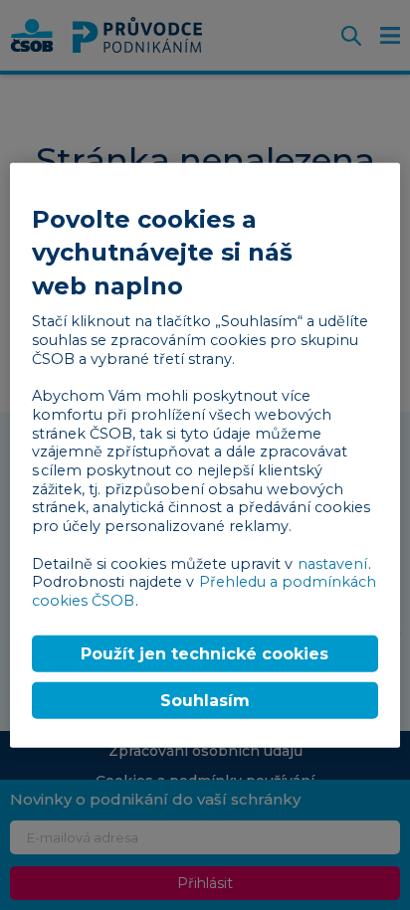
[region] (204, 455)
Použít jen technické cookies (204, 652)
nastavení (332, 563)
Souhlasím (205, 700)
